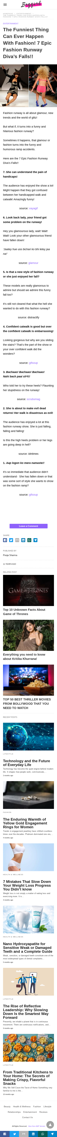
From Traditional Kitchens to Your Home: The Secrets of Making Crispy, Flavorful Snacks (28, 1078)
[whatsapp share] (29, 540)
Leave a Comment (28, 526)
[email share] (17, 540)
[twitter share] (11, 540)
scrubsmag (33, 399)
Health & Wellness (13, 874)
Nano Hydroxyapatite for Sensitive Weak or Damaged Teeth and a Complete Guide (27, 947)
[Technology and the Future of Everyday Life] (28, 736)
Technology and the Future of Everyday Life (26, 763)
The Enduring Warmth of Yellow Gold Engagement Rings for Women (25, 823)
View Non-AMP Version (36, 1126)
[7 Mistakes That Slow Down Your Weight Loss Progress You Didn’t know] (28, 857)
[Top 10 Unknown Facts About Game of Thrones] (28, 590)
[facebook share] (5, 540)
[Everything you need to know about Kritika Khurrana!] (28, 635)
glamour (33, 262)
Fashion (7, 812)
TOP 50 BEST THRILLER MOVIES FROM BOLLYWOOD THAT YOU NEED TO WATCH (27, 704)
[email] (24, 1134)
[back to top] (50, 1125)
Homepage (8, 13)
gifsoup (33, 362)
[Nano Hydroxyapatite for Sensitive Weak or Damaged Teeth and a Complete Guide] (28, 919)
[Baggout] (31, 4)
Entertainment (24, 13)
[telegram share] (35, 540)
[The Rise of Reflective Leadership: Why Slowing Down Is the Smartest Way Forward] (28, 982)
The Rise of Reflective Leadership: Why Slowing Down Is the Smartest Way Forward (25, 1012)
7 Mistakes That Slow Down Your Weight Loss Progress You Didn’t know (27, 885)
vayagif (33, 208)
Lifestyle (8, 754)
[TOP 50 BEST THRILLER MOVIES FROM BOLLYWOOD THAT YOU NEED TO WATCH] (28, 680)
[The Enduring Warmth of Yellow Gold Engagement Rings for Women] (28, 795)
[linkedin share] (23, 540)
